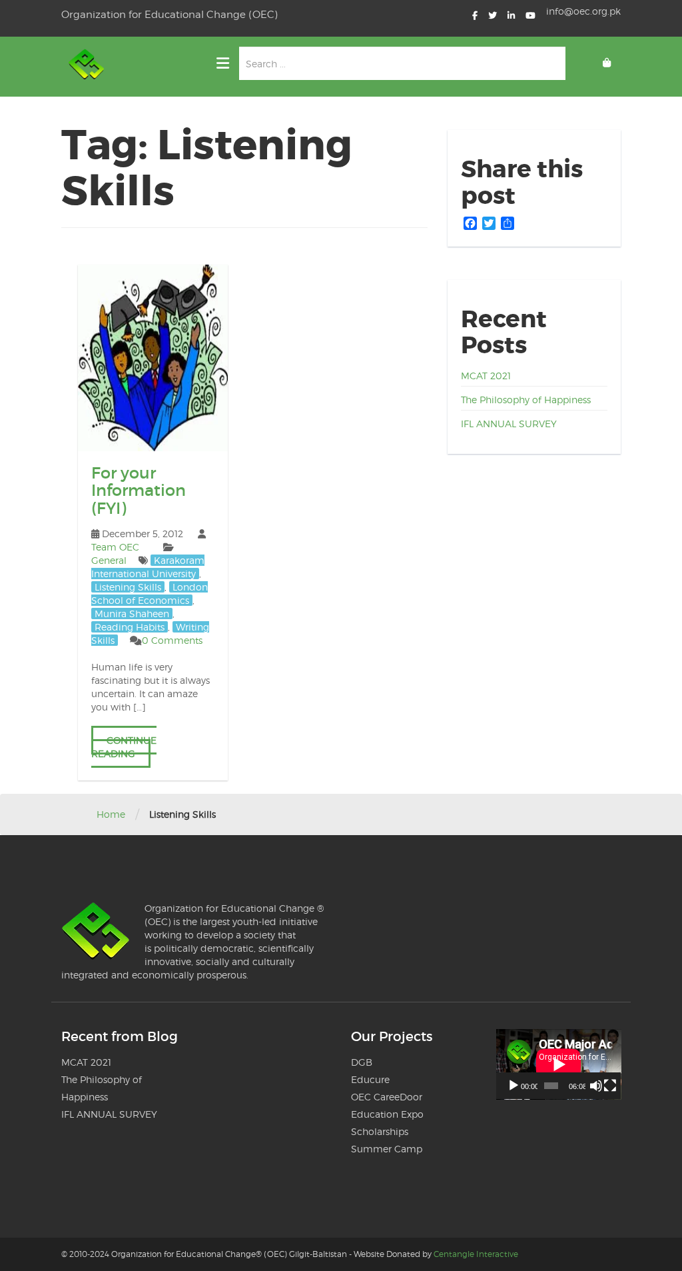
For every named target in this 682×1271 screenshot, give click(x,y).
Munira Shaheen (132, 613)
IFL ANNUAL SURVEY (509, 423)
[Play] (513, 1085)
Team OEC (115, 547)
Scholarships (379, 1131)
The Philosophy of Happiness (526, 399)
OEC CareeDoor (386, 1096)
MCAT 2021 (486, 375)
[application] (558, 1064)
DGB (361, 1062)
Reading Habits (130, 627)
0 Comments (172, 640)
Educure (370, 1079)
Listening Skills (128, 587)
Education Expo (387, 1114)
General (109, 560)
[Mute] (596, 1085)
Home (111, 814)
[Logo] (88, 67)
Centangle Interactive (476, 1254)
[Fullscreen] (610, 1085)
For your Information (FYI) (138, 490)
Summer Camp (386, 1148)
